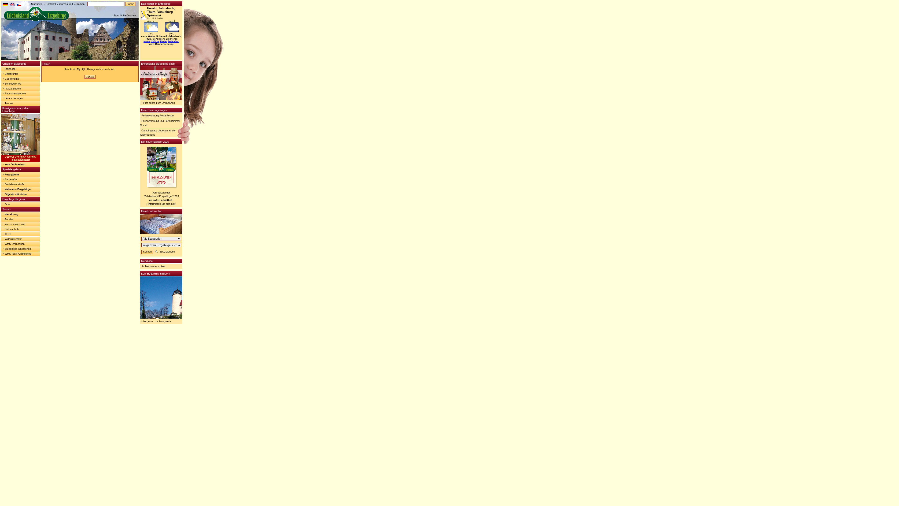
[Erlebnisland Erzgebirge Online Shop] (161, 99)
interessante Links (15, 224)
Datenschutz (12, 229)
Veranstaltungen (14, 98)
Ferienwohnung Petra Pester (157, 115)
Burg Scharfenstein (125, 15)
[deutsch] (5, 5)
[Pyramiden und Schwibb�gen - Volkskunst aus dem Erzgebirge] (20, 161)
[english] (12, 5)
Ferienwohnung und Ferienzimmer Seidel (160, 122)
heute (147, 41)
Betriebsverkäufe (14, 184)
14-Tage (155, 41)
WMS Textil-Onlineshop (18, 253)
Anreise (9, 219)
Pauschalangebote (15, 93)
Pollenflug (173, 41)
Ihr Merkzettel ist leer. (153, 266)
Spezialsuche (167, 251)
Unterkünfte (11, 73)
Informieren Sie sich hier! (162, 203)
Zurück (90, 76)
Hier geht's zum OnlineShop (159, 102)
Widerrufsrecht (13, 239)
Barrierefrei (11, 179)
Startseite (36, 4)
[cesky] (19, 5)
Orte (7, 204)
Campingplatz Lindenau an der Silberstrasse (158, 132)
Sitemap (80, 4)
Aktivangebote (13, 88)
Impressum (65, 4)
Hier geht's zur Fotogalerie (156, 321)
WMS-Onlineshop (15, 243)
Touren (9, 103)
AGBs (8, 234)
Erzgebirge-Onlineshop (18, 248)
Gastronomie (12, 78)
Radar (163, 41)
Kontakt (50, 4)
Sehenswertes (13, 83)
